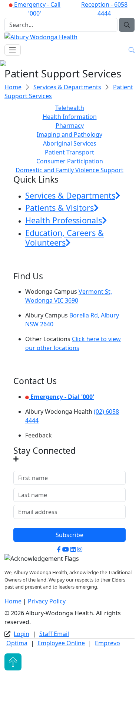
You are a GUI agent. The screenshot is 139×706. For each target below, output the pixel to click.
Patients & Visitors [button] (59, 207)
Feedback (38, 435)
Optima (16, 643)
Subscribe (69, 535)
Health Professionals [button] (63, 220)
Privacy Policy (47, 601)
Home (12, 87)
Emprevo (107, 643)
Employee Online (61, 643)
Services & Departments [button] (70, 195)
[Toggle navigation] (12, 50)
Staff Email (54, 634)
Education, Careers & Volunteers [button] (64, 237)
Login (21, 634)
